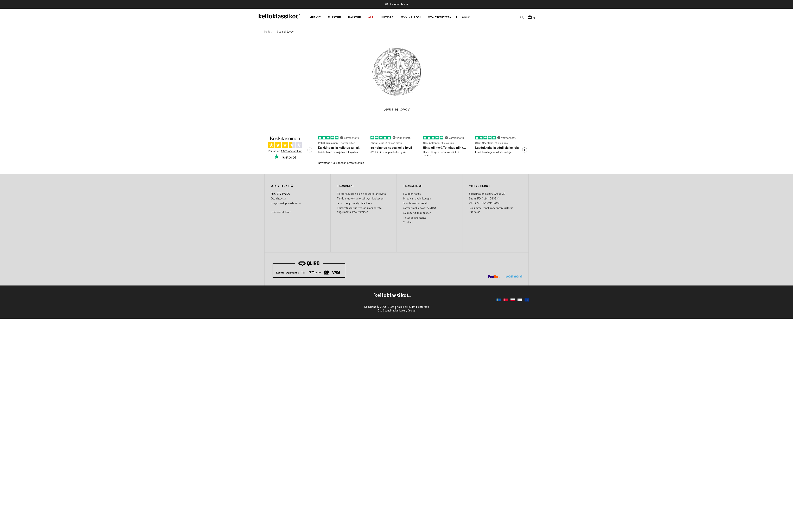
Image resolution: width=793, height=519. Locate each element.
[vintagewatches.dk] (504, 301)
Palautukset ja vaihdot (416, 203)
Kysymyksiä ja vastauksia (286, 203)
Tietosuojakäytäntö (414, 217)
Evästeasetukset (281, 212)
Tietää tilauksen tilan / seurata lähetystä (361, 194)
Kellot (268, 31)
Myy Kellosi (411, 17)
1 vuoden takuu (399, 4)
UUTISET (387, 17)
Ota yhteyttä (278, 198)
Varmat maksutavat (414, 208)
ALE (371, 17)
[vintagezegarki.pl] (511, 301)
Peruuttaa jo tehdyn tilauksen (354, 203)
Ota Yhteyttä (439, 17)
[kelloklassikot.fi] (518, 301)
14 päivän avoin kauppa (417, 198)
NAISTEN (354, 17)
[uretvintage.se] (497, 301)
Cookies (408, 222)
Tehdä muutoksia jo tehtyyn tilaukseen (360, 198)
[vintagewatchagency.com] (525, 301)
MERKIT (315, 17)
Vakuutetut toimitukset (417, 213)
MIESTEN (334, 17)
